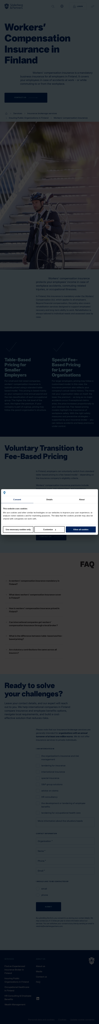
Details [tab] (49, 499)
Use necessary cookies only (18, 529)
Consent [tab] (17, 499)
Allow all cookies (80, 529)
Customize (48, 529)
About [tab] (82, 499)
